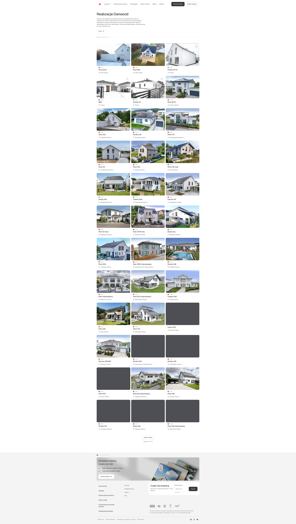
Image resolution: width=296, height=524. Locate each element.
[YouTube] (197, 519)
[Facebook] (191, 519)
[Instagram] (194, 519)
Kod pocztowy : (178, 485)
